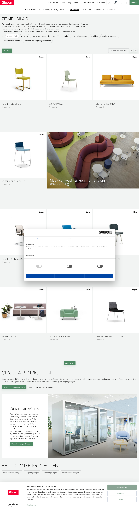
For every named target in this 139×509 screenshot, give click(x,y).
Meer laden (69, 363)
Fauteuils (64, 36)
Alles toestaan (122, 487)
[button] (23, 77)
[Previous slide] (49, 425)
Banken (24, 36)
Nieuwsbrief (101, 3)
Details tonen (31, 505)
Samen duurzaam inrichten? (14, 387)
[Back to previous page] (3, 36)
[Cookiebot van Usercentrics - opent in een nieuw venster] (13, 505)
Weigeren (122, 499)
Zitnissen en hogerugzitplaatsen (37, 40)
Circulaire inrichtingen (70, 472)
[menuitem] (32, 9)
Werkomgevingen (50, 472)
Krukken (94, 36)
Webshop (77, 3)
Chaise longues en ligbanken (44, 36)
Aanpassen (121, 493)
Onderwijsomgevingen (12, 472)
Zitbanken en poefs (11, 40)
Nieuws (62, 3)
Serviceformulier (88, 3)
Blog (69, 3)
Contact (134, 2)
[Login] (109, 2)
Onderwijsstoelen (109, 36)
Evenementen (53, 3)
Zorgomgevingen (32, 472)
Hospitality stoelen (80, 36)
